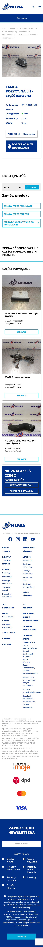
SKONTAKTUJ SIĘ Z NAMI (21, 485)
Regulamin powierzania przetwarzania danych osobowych (29, 701)
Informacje (7, 577)
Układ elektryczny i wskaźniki (14, 32)
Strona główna (8, 28)
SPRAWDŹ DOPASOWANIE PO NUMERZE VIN (19, 223)
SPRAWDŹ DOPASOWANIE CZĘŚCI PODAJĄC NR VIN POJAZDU (20, 251)
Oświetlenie (7, 35)
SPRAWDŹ (21, 332)
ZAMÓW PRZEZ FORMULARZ (18, 206)
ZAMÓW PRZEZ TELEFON (16, 214)
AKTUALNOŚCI (8, 633)
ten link (26, 925)
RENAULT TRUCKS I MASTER (6, 560)
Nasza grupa (7, 617)
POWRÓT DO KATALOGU (21, 491)
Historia (5, 621)
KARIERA (6, 638)
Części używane (26, 28)
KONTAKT (34, 188)
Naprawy (6, 573)
